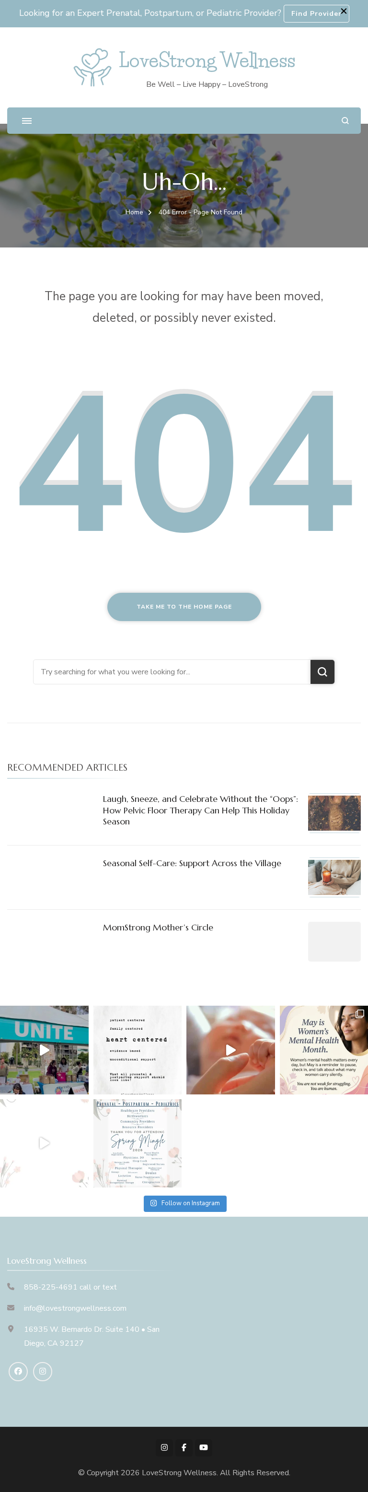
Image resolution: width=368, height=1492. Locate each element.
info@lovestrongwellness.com (75, 1308)
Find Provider (316, 13)
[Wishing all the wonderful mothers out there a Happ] (230, 1050)
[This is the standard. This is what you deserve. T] (137, 1050)
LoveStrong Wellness (207, 60)
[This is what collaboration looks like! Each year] (44, 1143)
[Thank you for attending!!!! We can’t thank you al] (137, 1143)
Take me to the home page (184, 607)
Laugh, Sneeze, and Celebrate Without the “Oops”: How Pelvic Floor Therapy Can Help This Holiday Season (200, 810)
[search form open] (345, 120)
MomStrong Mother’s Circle (158, 927)
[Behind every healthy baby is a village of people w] (44, 1050)
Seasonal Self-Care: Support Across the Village (192, 863)
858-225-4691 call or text (70, 1287)
